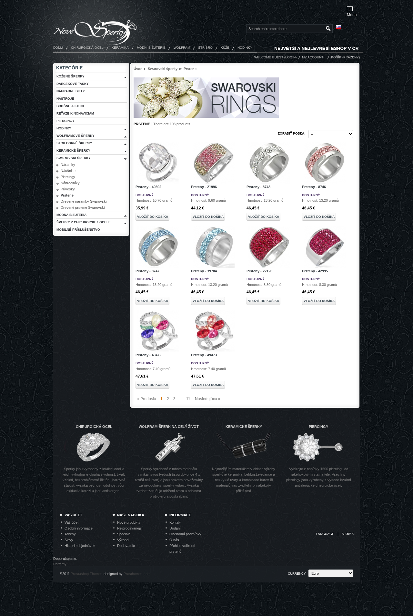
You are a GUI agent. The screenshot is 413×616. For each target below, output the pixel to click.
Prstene (67, 195)
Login (290, 57)
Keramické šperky (73, 150)
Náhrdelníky (70, 183)
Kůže (225, 47)
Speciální (124, 534)
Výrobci (123, 540)
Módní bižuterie (151, 47)
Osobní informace (79, 528)
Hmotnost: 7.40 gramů (153, 369)
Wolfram (182, 47)
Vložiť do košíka (152, 216)
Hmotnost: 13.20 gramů (265, 200)
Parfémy (59, 564)
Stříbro (205, 47)
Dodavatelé (126, 546)
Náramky (68, 165)
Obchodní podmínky (185, 534)
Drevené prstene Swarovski (83, 207)
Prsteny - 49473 (204, 355)
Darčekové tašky (72, 84)
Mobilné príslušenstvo (78, 229)
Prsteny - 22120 (259, 271)
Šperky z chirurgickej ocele (83, 222)
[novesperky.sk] (95, 30)
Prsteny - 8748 (258, 187)
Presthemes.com (137, 574)
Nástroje (65, 98)
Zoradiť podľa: (291, 133)
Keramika (120, 47)
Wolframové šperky (75, 135)
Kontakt (175, 522)
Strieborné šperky (74, 143)
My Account (312, 57)
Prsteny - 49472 (148, 355)
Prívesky (68, 189)
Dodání (175, 528)
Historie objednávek (80, 546)
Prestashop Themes (87, 574)
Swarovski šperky (73, 158)
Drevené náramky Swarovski (83, 201)
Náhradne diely (70, 91)
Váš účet (71, 522)
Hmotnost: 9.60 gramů (208, 200)
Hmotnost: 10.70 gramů (154, 200)
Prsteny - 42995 (315, 271)
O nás (174, 540)
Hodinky (244, 47)
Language (325, 534)
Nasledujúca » (207, 399)
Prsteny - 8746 (314, 187)
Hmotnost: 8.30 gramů (264, 285)
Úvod (138, 69)
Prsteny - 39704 (204, 271)
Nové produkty (128, 522)
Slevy (69, 540)
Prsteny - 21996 (204, 187)
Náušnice (68, 171)
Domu (58, 47)
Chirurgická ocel (87, 47)
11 (188, 399)
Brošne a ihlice (70, 106)
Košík (336, 57)
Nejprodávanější (130, 528)
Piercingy (65, 121)
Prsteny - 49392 (148, 187)
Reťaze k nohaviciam (75, 113)
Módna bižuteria (71, 215)
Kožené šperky (70, 76)
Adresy (70, 534)
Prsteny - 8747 (147, 271)
